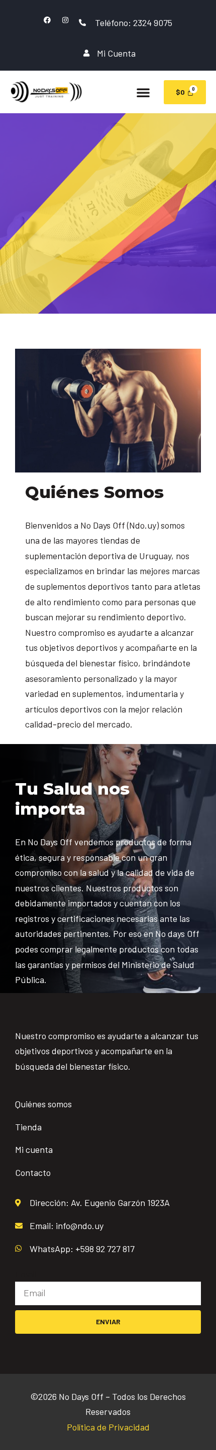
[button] (143, 92)
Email (25, 1273)
